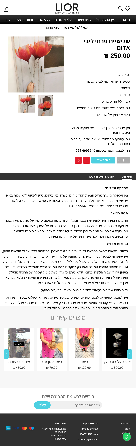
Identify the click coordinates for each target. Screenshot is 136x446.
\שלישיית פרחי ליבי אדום (63, 27)
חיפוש (127, 429)
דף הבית (124, 19)
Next (129, 354)
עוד (8, 19)
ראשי (86, 27)
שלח (42, 405)
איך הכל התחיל (105, 19)
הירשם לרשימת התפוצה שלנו (68, 396)
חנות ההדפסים (24, 19)
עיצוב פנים (84, 19)
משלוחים (127, 176)
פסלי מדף (44, 19)
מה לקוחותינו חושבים (101, 176)
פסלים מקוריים (64, 19)
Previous (6, 354)
